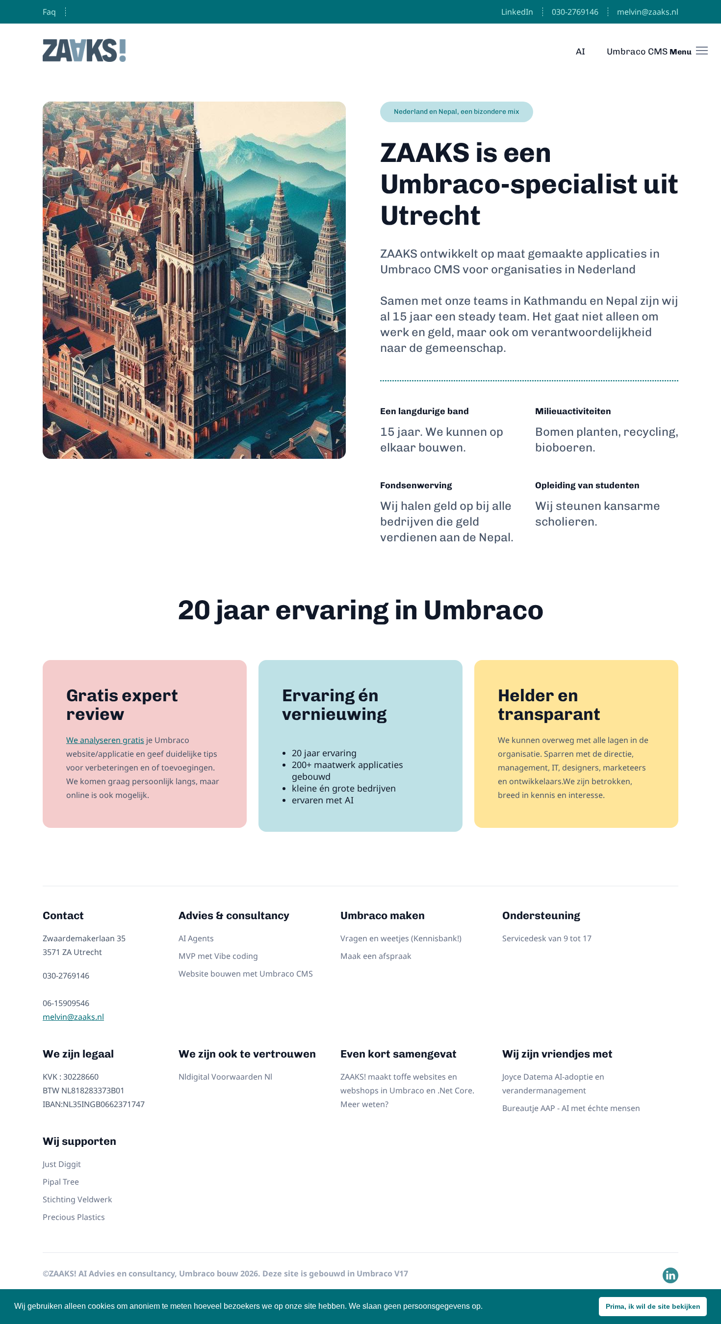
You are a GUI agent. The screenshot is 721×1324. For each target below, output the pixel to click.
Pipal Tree (61, 1181)
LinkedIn (517, 11)
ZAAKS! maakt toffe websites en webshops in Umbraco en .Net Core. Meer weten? (407, 1090)
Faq (49, 11)
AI (580, 51)
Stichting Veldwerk (77, 1199)
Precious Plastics (74, 1217)
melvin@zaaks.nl (647, 11)
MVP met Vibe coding (218, 956)
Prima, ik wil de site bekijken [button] (653, 1306)
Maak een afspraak (376, 956)
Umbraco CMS (637, 51)
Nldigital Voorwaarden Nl (225, 1076)
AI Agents (196, 938)
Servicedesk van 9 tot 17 (547, 938)
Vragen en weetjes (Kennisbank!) (401, 938)
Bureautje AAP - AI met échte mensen (571, 1108)
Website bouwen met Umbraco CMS (246, 973)
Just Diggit (62, 1164)
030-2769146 (575, 11)
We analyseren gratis (105, 740)
